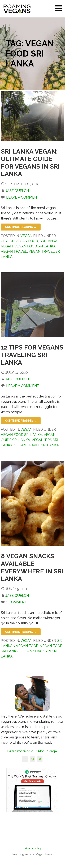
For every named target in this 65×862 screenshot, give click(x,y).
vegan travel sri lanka (36, 445)
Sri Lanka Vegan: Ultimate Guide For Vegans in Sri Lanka (30, 163)
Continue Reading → (20, 227)
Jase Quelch (17, 191)
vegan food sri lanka (35, 246)
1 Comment (16, 602)
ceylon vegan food (19, 241)
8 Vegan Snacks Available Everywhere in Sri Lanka (32, 567)
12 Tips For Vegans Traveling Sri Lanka (32, 355)
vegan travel (14, 251)
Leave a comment (22, 197)
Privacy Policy (32, 848)
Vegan (26, 236)
